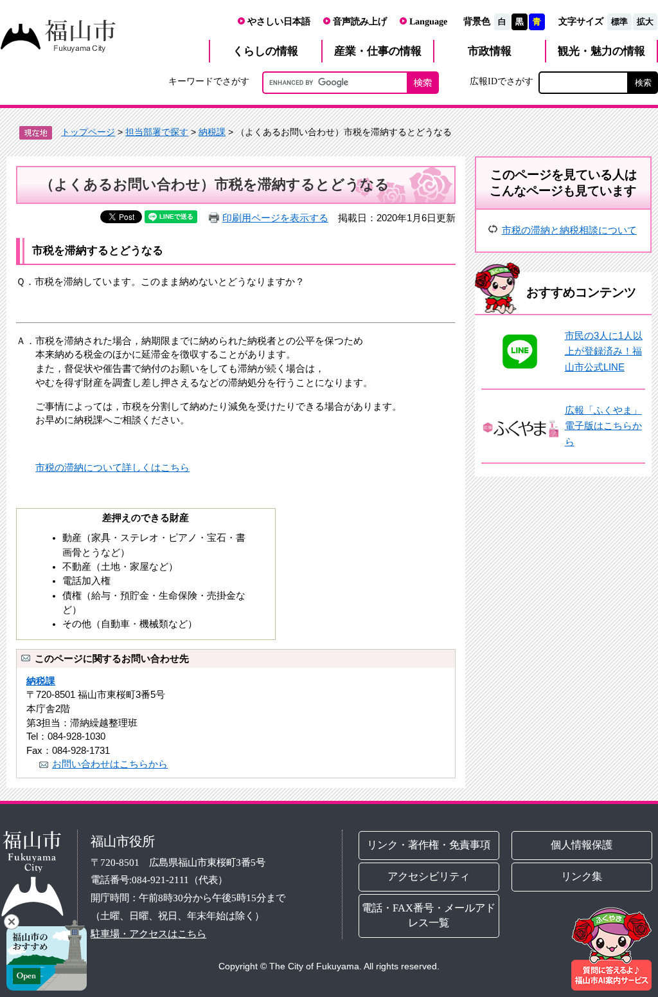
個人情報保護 (581, 845)
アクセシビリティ (429, 876)
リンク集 (581, 876)
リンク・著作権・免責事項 (429, 845)
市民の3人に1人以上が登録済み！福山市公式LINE (604, 351)
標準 (619, 21)
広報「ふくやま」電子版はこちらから (603, 426)
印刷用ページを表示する (275, 217)
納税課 (212, 132)
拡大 (645, 21)
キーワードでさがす (208, 81)
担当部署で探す (156, 132)
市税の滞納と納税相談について (569, 229)
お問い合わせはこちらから (110, 763)
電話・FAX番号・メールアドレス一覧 (429, 915)
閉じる (11, 921)
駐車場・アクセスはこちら (148, 933)
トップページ (88, 132)
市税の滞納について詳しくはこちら (112, 467)
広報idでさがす (501, 81)
